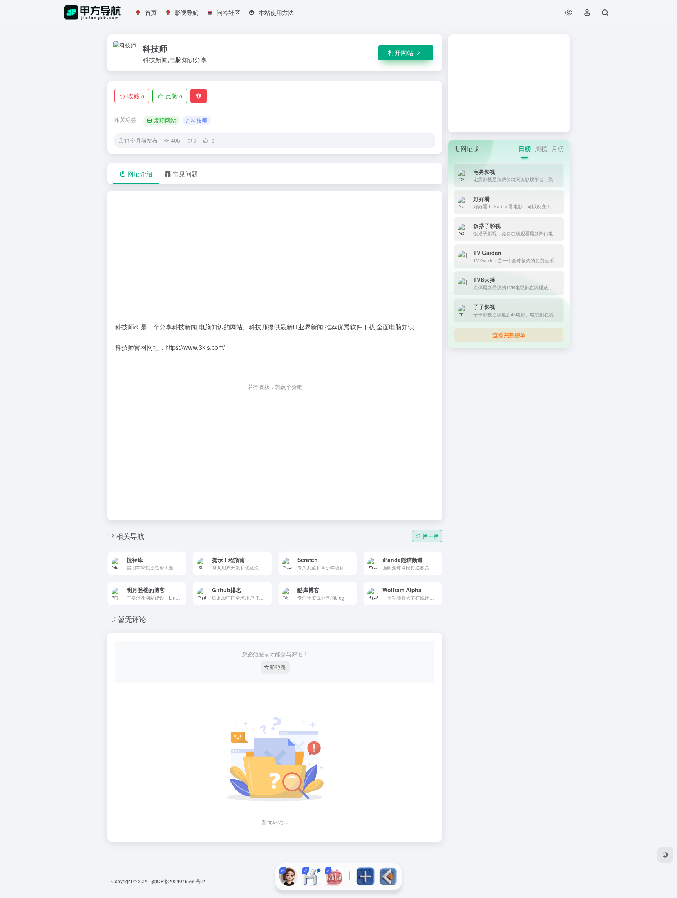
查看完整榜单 (508, 335)
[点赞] (275, 370)
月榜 (557, 148)
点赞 (173, 95)
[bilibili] (334, 876)
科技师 (124, 326)
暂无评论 (132, 619)
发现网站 (165, 120)
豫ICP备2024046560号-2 (178, 881)
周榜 (541, 148)
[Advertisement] (274, 259)
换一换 (430, 536)
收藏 (135, 95)
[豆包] (288, 876)
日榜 (524, 148)
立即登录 (275, 667)
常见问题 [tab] (185, 173)
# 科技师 (196, 120)
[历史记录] (568, 12)
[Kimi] (311, 876)
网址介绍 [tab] (139, 173)
